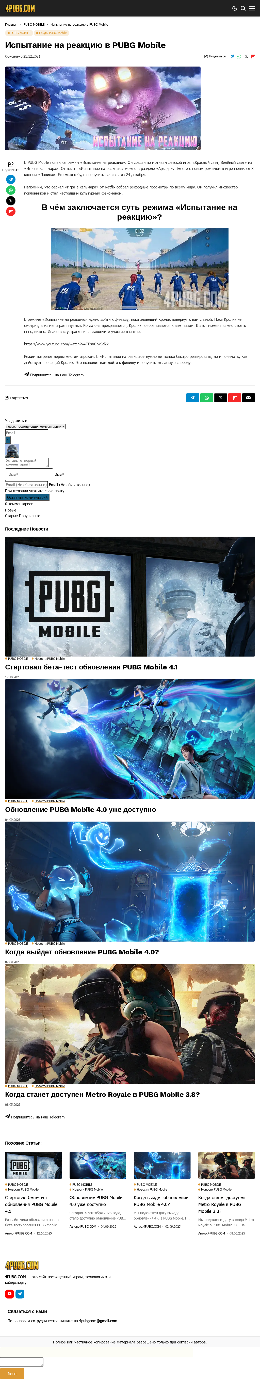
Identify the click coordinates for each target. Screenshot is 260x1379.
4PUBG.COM (23, 1233)
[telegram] (19, 1294)
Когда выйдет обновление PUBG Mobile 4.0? (82, 952)
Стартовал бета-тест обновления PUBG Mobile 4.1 (91, 667)
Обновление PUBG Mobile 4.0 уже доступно (80, 809)
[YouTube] (9, 1294)
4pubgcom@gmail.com (98, 1320)
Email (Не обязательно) (69, 484)
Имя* (59, 474)
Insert (12, 1373)
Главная (11, 24)
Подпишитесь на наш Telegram (56, 374)
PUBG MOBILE (34, 24)
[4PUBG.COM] (20, 8)
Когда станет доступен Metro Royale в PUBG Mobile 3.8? (102, 1094)
